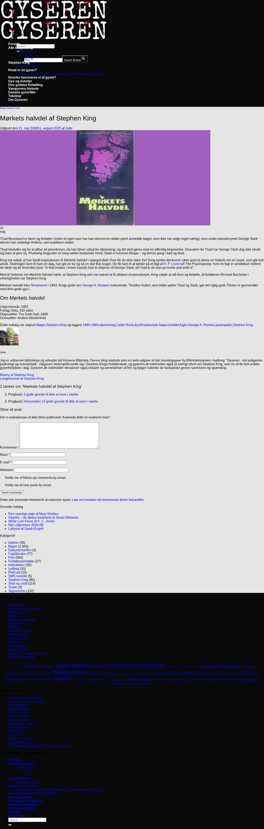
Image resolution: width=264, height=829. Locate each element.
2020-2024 (151, 666)
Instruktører (16, 565)
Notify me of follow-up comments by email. (35, 477)
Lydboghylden (18, 649)
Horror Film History (22, 723)
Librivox (14, 642)
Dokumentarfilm (19, 550)
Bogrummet (16, 623)
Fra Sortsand (17, 705)
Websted (6, 470)
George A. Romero (96, 285)
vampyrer (119, 683)
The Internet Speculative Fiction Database (39, 746)
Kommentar (9, 447)
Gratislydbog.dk (19, 631)
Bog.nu (13, 616)
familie (135, 673)
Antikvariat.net (18, 605)
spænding (178, 679)
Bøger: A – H (25, 51)
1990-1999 (46, 666)
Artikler (13, 542)
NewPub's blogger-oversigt (28, 653)
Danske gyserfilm (21, 92)
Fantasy (145, 673)
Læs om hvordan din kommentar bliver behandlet (107, 500)
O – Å (29, 59)
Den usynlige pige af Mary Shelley (33, 514)
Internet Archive (19, 634)
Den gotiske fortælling (25, 85)
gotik (200, 673)
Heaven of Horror (20, 716)
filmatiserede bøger (153, 325)
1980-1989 (90, 325)
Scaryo (13, 735)
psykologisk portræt (116, 680)
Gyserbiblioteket (20, 709)
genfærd (187, 673)
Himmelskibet (18, 720)
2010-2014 (96, 666)
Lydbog (13, 568)
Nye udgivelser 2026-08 (25, 525)
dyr (136, 325)
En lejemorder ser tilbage (26, 701)
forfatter (173, 325)
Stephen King (19, 62)
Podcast (14, 572)
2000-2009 (69, 665)
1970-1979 (14, 667)
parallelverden (96, 679)
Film (11, 557)
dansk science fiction (103, 673)
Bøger (3, 108)
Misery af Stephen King (17, 375)
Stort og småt (17, 583)
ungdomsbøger (248, 679)
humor (244, 673)
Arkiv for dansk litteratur (25, 608)
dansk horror (70, 672)
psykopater (224, 325)
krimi (253, 673)
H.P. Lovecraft (18, 712)
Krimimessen (17, 638)
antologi (248, 666)
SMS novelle (17, 576)
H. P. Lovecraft (174, 264)
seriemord (163, 679)
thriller (230, 680)
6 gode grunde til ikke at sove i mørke (51, 394)
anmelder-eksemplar (220, 666)
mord (47, 679)
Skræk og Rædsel (21, 738)
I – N (28, 55)
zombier (144, 683)
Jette (68, 128)
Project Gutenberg (21, 657)
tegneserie (215, 680)
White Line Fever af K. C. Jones (31, 521)
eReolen (14, 627)
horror (233, 673)
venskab (132, 684)
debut (122, 673)
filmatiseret (39, 285)
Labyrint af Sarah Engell (26, 528)
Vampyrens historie (23, 88)
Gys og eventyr (20, 81)
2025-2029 (171, 667)
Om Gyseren (18, 99)
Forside (14, 44)
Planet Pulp (16, 731)
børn (31, 673)
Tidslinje (14, 96)
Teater (12, 587)
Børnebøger (44, 673)
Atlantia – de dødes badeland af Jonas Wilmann (43, 517)
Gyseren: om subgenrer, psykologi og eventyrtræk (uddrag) (59, 73)
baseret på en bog (16, 673)
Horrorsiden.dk (19, 727)
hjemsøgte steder (216, 673)
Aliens (195, 667)
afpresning (107, 325)
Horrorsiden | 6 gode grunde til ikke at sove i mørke (61, 401)
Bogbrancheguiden (22, 620)
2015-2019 (123, 665)
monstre (35, 679)
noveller (62, 679)
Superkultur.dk (18, 742)
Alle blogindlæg (20, 47)
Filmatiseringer (27, 66)
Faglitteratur (17, 554)
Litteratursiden (18, 646)
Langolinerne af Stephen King (22, 378)
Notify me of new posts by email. (28, 485)
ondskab (80, 679)
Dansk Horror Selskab (24, 697)
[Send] (10, 824)
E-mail (6, 462)
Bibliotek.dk (16, 612)
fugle (183, 325)
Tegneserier (17, 591)
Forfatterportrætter (21, 561)
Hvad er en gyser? (22, 70)
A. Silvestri (184, 666)
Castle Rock (124, 325)
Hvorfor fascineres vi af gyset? (32, 77)
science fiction (141, 679)
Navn (5, 454)
